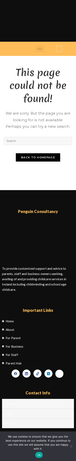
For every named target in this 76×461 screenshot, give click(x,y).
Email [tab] (8, 413)
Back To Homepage (38, 157)
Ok (39, 455)
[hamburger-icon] (39, 49)
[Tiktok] (37, 373)
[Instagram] (59, 374)
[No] (71, 446)
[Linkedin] (26, 373)
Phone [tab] (9, 423)
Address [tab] (10, 404)
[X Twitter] (48, 373)
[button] (59, 49)
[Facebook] (16, 373)
